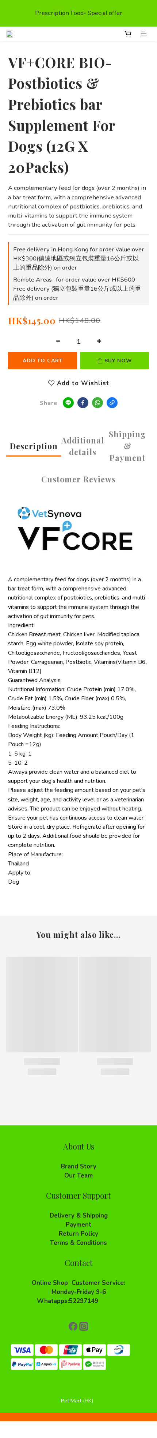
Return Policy (78, 1234)
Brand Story (78, 1166)
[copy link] (112, 402)
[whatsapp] (97, 402)
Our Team (78, 1175)
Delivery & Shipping (79, 1215)
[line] (68, 402)
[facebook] (82, 402)
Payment (78, 1224)
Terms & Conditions (78, 1243)
